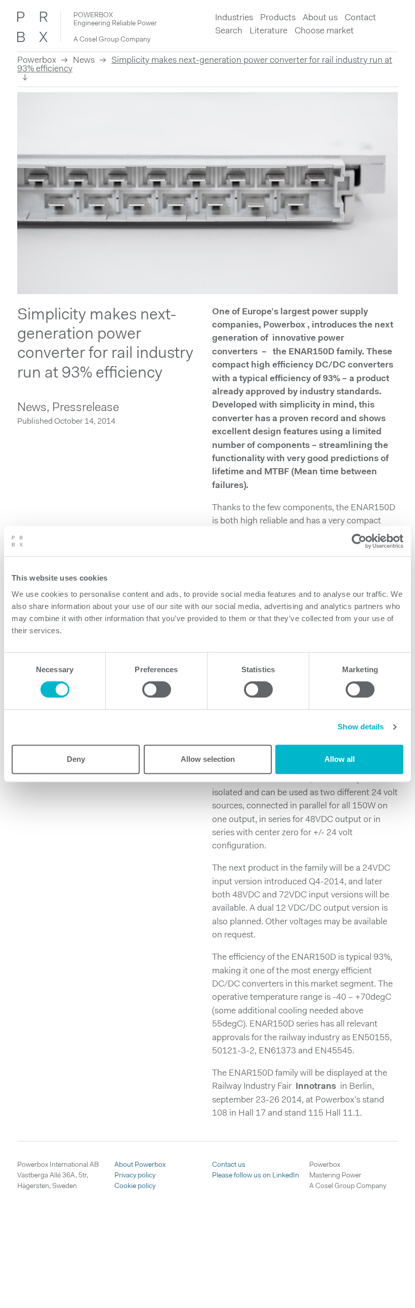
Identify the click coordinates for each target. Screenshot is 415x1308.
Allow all (339, 759)
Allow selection (208, 759)
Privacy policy (134, 1175)
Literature (268, 31)
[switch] (156, 689)
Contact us (228, 1165)
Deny (76, 759)
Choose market (324, 31)
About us (320, 18)
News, (34, 408)
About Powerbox (139, 1165)
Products (278, 18)
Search (228, 31)
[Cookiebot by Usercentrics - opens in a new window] (359, 541)
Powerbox (36, 60)
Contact (360, 18)
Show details (361, 726)
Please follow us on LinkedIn (255, 1175)
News (84, 60)
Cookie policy (134, 1186)
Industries (234, 18)
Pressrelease (85, 408)
